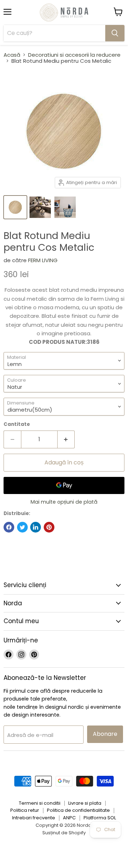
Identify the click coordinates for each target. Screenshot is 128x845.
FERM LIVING (43, 260)
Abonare (105, 734)
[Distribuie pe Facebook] (9, 527)
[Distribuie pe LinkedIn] (35, 527)
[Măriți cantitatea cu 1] (66, 439)
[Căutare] (114, 33)
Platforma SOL (100, 817)
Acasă (12, 55)
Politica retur (24, 810)
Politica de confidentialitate (78, 810)
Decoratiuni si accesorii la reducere (74, 55)
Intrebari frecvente (33, 817)
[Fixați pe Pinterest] (49, 527)
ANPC (69, 817)
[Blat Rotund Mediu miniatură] (15, 207)
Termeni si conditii (39, 803)
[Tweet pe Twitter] (22, 527)
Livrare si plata (84, 803)
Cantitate (17, 424)
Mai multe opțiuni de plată (64, 502)
